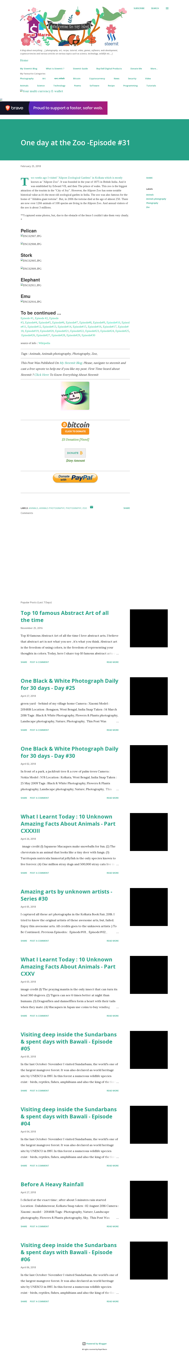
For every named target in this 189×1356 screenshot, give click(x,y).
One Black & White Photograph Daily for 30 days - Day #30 (69, 752)
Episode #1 (27, 318)
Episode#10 (113, 322)
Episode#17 (110, 326)
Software (94, 85)
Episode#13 (49, 326)
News (116, 78)
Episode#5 (45, 322)
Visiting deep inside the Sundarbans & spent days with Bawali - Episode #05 (69, 1041)
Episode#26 (28, 335)
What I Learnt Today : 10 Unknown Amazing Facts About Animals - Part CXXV (68, 966)
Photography (27, 78)
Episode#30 (88, 335)
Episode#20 (47, 330)
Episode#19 (32, 330)
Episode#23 (92, 330)
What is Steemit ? (55, 68)
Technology (59, 85)
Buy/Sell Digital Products (109, 68)
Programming (130, 85)
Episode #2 (41, 318)
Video (148, 78)
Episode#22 (77, 330)
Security (132, 78)
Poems (77, 85)
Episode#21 (62, 330)
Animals (24, 85)
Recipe (111, 85)
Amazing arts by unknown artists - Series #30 (66, 895)
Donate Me (136, 68)
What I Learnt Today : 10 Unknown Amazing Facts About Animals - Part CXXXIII (68, 823)
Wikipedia (44, 343)
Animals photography (156, 198)
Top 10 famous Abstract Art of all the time (65, 616)
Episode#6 (58, 322)
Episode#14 (64, 326)
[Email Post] (91, 508)
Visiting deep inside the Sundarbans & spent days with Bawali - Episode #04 (69, 1116)
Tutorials (151, 85)
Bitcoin (76, 78)
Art (44, 78)
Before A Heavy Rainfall (52, 1184)
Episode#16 (94, 326)
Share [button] (149, 177)
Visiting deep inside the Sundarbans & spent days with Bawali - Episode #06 (69, 1252)
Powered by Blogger (96, 1343)
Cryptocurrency (97, 78)
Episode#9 (99, 322)
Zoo (148, 207)
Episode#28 (58, 335)
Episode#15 (79, 326)
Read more (113, 662)
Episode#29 (73, 335)
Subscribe (139, 8)
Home (24, 60)
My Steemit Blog (28, 68)
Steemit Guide (80, 68)
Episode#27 (43, 335)
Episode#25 (122, 330)
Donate (72, 453)
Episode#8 (85, 322)
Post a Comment (39, 662)
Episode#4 (31, 322)
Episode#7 (72, 322)
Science (41, 85)
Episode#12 (34, 326)
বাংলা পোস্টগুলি (59, 78)
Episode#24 (107, 330)
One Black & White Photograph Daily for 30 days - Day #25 (69, 684)
